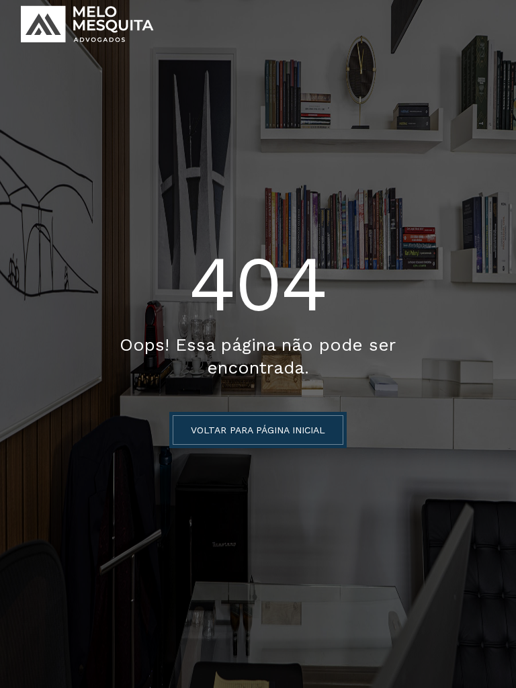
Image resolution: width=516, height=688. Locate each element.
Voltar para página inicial (258, 430)
